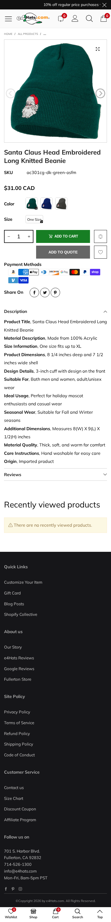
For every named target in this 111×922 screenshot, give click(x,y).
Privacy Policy (17, 711)
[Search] (89, 18)
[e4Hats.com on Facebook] (6, 888)
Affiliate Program (20, 819)
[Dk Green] (32, 204)
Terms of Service (19, 722)
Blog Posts (14, 603)
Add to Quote (63, 252)
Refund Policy (17, 733)
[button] (10, 93)
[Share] (34, 292)
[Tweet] (45, 292)
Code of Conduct (19, 754)
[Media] (97, 49)
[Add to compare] (100, 236)
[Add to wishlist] (100, 252)
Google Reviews (19, 668)
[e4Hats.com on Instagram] (20, 888)
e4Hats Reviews (19, 657)
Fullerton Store (17, 679)
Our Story (13, 647)
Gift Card (12, 593)
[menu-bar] (10, 18)
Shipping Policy (18, 744)
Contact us (14, 787)
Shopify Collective (20, 614)
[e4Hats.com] (35, 18)
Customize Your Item (23, 582)
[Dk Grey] (61, 204)
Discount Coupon (20, 808)
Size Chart (13, 798)
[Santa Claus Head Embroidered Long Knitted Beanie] (55, 91)
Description (15, 311)
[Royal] (46, 204)
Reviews (12, 474)
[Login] (75, 18)
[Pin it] (55, 292)
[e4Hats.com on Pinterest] (13, 888)
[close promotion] (104, 4)
